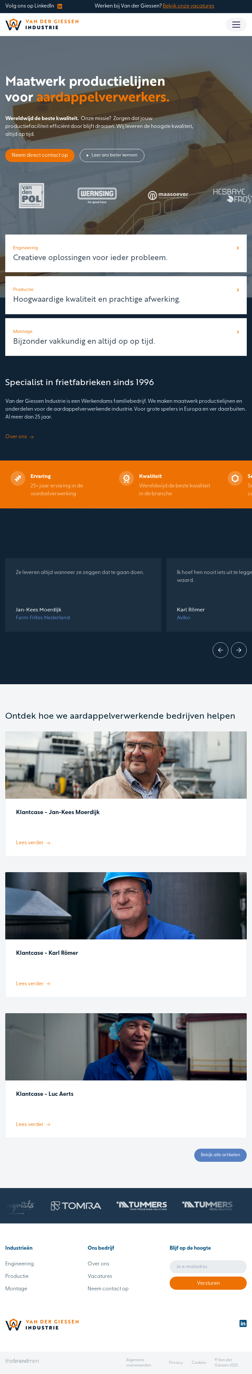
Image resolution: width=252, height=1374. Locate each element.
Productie (17, 1276)
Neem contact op (108, 1289)
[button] (236, 24)
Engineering (19, 1264)
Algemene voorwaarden (138, 1362)
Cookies (199, 1363)
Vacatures (100, 1276)
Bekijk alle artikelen (220, 1155)
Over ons (98, 1264)
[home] (41, 24)
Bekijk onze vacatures (188, 6)
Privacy (176, 1363)
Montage (16, 1289)
